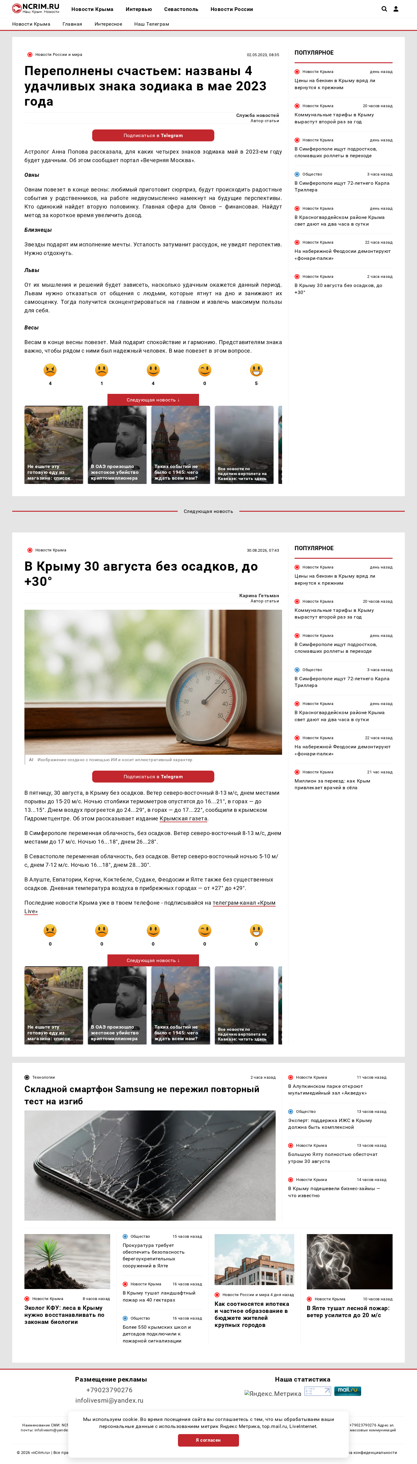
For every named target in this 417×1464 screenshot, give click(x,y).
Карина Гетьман (259, 595)
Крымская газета (183, 818)
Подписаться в (153, 135)
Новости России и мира (58, 54)
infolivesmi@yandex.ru (109, 1400)
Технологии (43, 1077)
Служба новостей (257, 115)
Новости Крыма (318, 71)
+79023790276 (109, 1390)
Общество (312, 174)
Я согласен (208, 1440)
